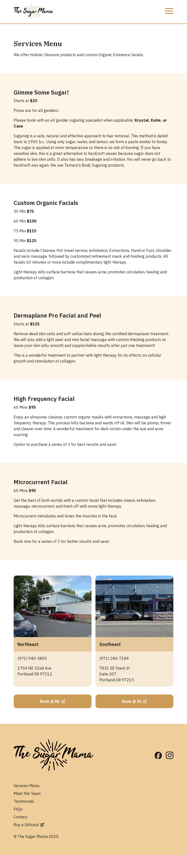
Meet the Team (27, 793)
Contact (21, 816)
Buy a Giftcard (27, 824)
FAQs (18, 809)
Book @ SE (132, 701)
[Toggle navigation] (169, 12)
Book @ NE (50, 701)
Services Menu (26, 785)
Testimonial (24, 801)
